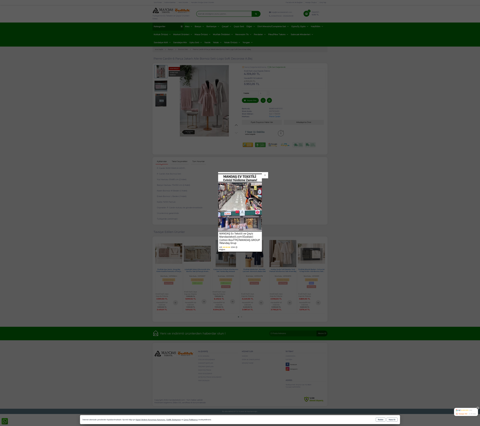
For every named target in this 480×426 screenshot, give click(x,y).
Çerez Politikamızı (191, 420)
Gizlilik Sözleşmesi (173, 420)
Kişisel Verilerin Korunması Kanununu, (151, 420)
